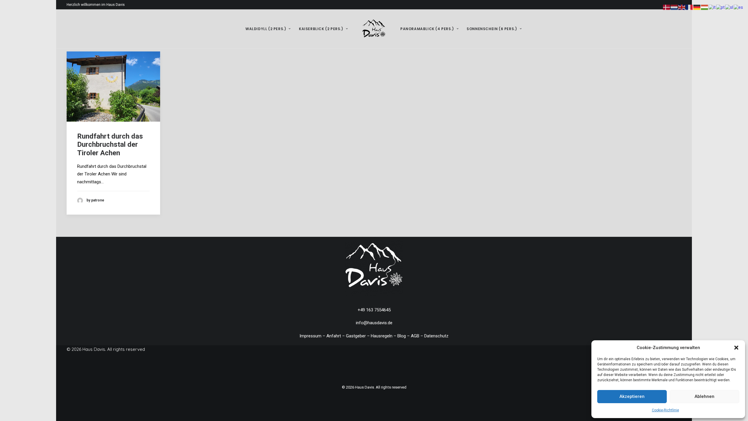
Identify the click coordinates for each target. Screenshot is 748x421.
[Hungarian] (705, 7)
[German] (697, 7)
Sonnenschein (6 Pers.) (492, 28)
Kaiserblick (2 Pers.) (321, 28)
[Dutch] (674, 7)
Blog (401, 336)
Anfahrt (333, 336)
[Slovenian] (729, 7)
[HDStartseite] (374, 266)
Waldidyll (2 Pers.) (265, 28)
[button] (736, 348)
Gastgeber (356, 336)
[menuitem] (268, 29)
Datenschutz (436, 336)
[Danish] (667, 7)
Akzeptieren (632, 396)
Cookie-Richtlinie (665, 410)
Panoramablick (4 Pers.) (427, 28)
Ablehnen (704, 396)
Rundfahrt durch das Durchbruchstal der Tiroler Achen (110, 144)
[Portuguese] (720, 7)
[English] (682, 7)
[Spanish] (739, 7)
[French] (689, 7)
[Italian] (712, 7)
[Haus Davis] (374, 29)
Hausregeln (381, 336)
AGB (415, 336)
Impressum (310, 336)
